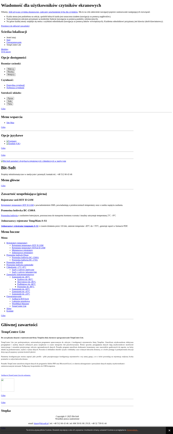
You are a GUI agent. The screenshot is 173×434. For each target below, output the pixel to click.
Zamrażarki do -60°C (21, 289)
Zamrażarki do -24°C (21, 294)
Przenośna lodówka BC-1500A (25, 257)
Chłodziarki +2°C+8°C (16, 267)
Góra (3, 109)
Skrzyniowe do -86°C (26, 282)
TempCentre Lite (19, 306)
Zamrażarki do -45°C (21, 291)
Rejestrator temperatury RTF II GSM (27, 245)
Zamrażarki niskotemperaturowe (20, 274)
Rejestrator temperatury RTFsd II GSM (28, 248)
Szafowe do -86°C (25, 279)
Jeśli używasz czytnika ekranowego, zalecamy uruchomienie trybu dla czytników (43, 12)
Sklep (8, 308)
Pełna (10, 104)
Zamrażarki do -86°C (21, 277)
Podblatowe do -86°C (26, 284)
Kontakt (9, 311)
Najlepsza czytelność (15, 88)
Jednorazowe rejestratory (22, 252)
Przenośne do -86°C (25, 287)
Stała (10, 101)
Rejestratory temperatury (16, 243)
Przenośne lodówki (14, 262)
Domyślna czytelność (15, 85)
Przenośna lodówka (9, 215)
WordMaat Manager (20, 304)
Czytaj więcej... (132, 430)
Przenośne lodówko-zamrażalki (19, 265)
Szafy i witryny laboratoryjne (24, 272)
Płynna (10, 98)
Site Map (10, 122)
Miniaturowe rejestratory (22, 250)
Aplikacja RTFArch (20, 299)
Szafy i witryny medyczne (23, 269)
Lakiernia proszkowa (21, 301)
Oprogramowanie (13, 296)
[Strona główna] (33, 161)
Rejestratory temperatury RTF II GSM (17, 205)
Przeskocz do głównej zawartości (15, 26)
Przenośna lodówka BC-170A (25, 260)
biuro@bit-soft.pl (41, 423)
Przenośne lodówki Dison (17, 255)
